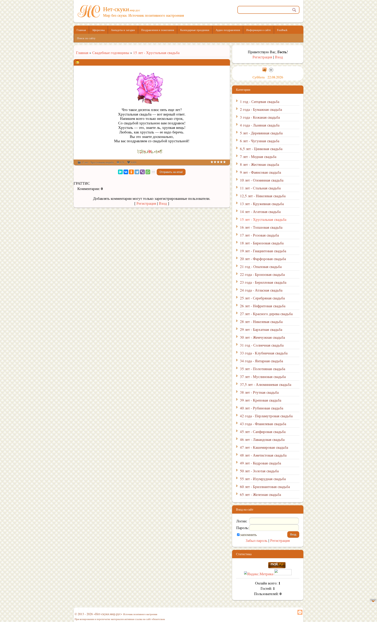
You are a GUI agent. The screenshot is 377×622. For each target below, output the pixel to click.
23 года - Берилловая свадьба (263, 282)
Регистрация (146, 203)
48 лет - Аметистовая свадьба (263, 455)
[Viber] (142, 172)
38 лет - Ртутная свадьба (259, 392)
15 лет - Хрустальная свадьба (156, 52)
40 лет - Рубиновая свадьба (261, 407)
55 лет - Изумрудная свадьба (263, 478)
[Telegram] (137, 172)
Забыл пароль (256, 540)
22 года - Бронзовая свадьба (262, 274)
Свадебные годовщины (110, 52)
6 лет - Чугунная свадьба (259, 140)
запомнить (248, 534)
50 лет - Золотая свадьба (259, 470)
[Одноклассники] (131, 172)
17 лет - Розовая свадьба (259, 235)
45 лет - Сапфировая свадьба (262, 431)
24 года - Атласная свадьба (261, 290)
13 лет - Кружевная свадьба (262, 203)
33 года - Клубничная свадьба (263, 352)
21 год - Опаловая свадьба (261, 266)
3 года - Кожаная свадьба (260, 117)
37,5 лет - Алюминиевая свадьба (265, 384)
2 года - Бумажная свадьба (261, 109)
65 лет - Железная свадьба (260, 494)
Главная (81, 52)
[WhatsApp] (147, 172)
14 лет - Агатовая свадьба (260, 211)
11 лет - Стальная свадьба (260, 187)
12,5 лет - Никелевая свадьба (262, 195)
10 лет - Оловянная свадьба (261, 180)
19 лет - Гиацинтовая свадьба (263, 250)
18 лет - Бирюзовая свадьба (262, 242)
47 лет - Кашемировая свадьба (264, 447)
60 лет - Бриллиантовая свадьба (265, 486)
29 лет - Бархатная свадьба (261, 329)
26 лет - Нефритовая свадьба (262, 305)
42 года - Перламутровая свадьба (266, 415)
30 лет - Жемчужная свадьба (262, 337)
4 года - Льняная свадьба (259, 125)
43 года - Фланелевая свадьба (263, 423)
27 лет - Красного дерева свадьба (266, 313)
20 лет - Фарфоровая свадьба (263, 258)
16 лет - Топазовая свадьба (261, 227)
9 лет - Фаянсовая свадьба (260, 172)
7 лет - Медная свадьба (258, 156)
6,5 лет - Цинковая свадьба (261, 148)
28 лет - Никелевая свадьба (261, 321)
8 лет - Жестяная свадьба (259, 164)
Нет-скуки (121, 9)
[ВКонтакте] (126, 172)
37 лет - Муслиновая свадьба (263, 376)
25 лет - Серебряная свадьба (262, 297)
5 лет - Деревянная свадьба (261, 132)
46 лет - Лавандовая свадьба (262, 439)
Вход (163, 203)
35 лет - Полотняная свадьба (262, 368)
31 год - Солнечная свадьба (262, 345)
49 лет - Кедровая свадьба (260, 463)
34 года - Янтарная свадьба (261, 360)
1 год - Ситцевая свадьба (259, 101)
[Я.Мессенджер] (120, 172)
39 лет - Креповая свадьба (260, 400)
